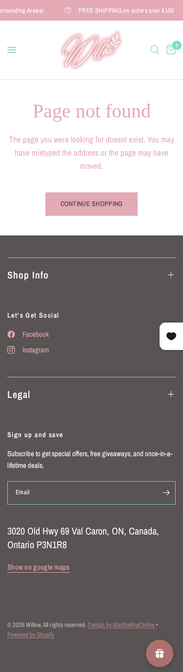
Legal (18, 394)
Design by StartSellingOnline (122, 625)
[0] (169, 50)
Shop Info (28, 274)
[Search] (155, 50)
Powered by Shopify (30, 634)
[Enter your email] (166, 493)
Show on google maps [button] (38, 567)
